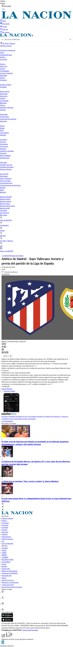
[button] (36, 142)
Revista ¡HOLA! (5, 199)
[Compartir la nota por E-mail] (7, 352)
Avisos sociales (5, 181)
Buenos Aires (4, 91)
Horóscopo (4, 146)
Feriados (3, 149)
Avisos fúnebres (6, 178)
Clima (2, 53)
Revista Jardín (5, 208)
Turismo (3, 142)
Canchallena (4, 133)
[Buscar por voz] (70, 39)
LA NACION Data (6, 55)
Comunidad (4, 101)
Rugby (2, 128)
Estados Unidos (5, 85)
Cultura (2, 98)
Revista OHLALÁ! (6, 197)
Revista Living (5, 204)
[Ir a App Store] (7, 621)
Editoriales (4, 114)
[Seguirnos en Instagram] (3, 604)
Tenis (2, 130)
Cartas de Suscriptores (8, 119)
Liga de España (7, 389)
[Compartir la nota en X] (5, 352)
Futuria (2, 64)
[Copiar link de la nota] (3, 349)
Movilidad (3, 75)
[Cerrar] (32, 35)
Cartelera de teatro (7, 167)
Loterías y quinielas (7, 151)
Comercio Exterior (6, 73)
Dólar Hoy (3, 66)
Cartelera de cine (6, 165)
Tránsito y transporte (7, 50)
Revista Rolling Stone (7, 206)
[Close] (3, 504)
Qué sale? (3, 162)
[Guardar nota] (3, 344)
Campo (2, 69)
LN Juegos (3, 140)
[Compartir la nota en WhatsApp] (5, 347)
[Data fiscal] (3, 644)
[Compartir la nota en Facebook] (3, 352)
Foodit (4, 27)
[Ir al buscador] (3, 9)
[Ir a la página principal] (36, 18)
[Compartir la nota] (3, 347)
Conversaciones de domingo (10, 185)
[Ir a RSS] (3, 610)
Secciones (5, 24)
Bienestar (3, 103)
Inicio (4, 21)
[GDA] (7, 637)
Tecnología (4, 144)
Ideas (2, 190)
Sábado (2, 188)
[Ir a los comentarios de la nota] (5, 344)
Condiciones (26, 630)
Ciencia (2, 105)
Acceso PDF (4, 174)
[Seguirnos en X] (3, 598)
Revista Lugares (5, 201)
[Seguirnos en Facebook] (3, 592)
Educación (3, 96)
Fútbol (2, 126)
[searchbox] (36, 39)
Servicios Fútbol (9, 391)
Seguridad (3, 94)
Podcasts (3, 153)
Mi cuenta (5, 32)
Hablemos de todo (6, 107)
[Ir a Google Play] (7, 617)
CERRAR (2, 1)
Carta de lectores (6, 183)
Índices (2, 78)
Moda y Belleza (5, 156)
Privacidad (34, 630)
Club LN (5, 29)
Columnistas (4, 117)
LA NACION (6, 256)
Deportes (14, 256)
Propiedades (4, 71)
